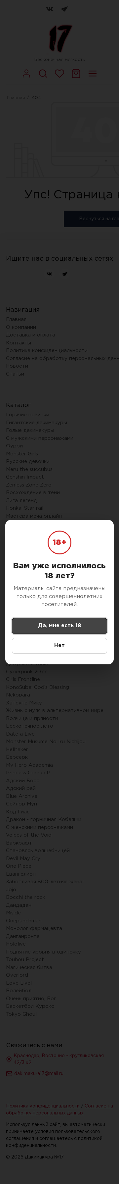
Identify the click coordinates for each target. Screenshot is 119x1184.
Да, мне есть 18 (59, 625)
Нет (59, 645)
